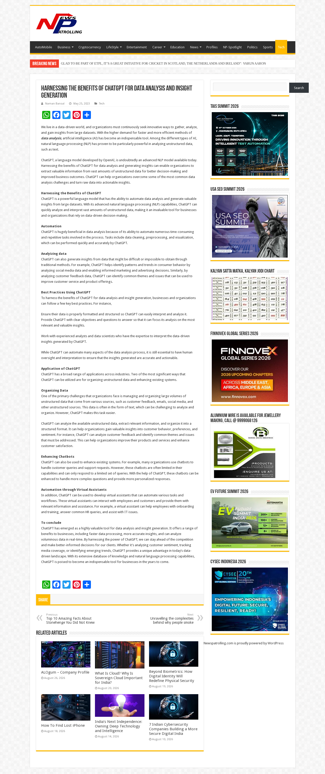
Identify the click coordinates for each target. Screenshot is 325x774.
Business (64, 47)
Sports (268, 47)
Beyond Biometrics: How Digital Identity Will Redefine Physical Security (171, 676)
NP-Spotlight (232, 47)
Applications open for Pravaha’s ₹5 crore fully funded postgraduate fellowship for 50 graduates (126, 64)
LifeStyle (112, 47)
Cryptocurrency (89, 47)
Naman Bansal (54, 103)
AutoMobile (43, 47)
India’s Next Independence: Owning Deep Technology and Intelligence (118, 726)
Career (157, 47)
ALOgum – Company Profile (65, 672)
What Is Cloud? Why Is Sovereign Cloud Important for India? (119, 678)
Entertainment (137, 47)
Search (299, 88)
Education (177, 47)
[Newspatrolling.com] (59, 23)
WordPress (276, 643)
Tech (281, 47)
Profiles (212, 47)
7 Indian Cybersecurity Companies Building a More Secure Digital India (173, 729)
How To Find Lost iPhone (63, 725)
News (194, 47)
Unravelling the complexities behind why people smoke (171, 618)
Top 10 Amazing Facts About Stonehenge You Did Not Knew (70, 618)
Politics (252, 47)
